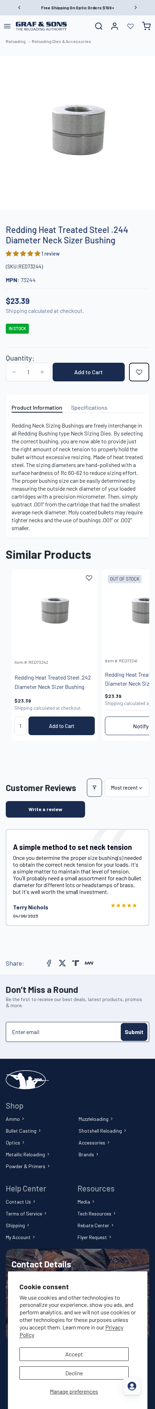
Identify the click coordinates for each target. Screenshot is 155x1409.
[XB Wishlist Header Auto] (130, 26)
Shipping (15, 1225)
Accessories (92, 1142)
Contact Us (18, 1202)
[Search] (99, 26)
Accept (74, 1354)
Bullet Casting (21, 1131)
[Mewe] (89, 963)
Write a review (45, 809)
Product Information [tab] (37, 407)
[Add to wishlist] (139, 372)
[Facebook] (49, 963)
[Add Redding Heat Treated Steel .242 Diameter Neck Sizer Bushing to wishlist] (89, 578)
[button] (23, 253)
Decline (74, 1373)
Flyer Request (92, 1237)
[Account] (115, 26)
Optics (13, 1142)
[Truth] (75, 963)
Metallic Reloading (25, 1154)
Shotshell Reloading (100, 1131)
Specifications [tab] (89, 407)
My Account (18, 1237)
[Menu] (7, 26)
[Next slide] (135, 655)
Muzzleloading (93, 1119)
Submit (134, 1031)
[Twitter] (62, 963)
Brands (86, 1154)
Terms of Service (24, 1213)
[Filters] (94, 788)
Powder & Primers (25, 1166)
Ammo (13, 1119)
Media (84, 1202)
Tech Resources (94, 1213)
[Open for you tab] (132, 1386)
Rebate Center (93, 1225)
